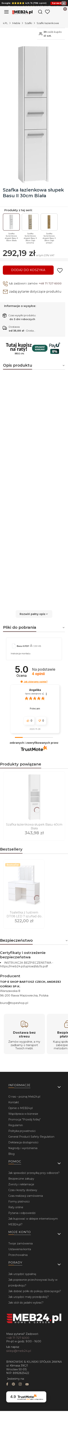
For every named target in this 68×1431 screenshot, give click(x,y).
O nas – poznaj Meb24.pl (24, 1096)
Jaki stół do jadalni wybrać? (25, 1302)
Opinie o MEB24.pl (20, 1108)
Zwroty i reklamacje (21, 1184)
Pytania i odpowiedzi (22, 1213)
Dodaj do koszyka (28, 270)
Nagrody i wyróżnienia (22, 1148)
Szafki (28, 23)
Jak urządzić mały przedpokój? (28, 1297)
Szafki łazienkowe (48, 23)
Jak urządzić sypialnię (22, 1274)
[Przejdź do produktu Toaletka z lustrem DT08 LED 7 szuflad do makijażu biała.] (23, 885)
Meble (16, 23)
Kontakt (13, 1102)
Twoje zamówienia (20, 1243)
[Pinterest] (13, 1385)
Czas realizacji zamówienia (25, 1196)
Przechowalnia (18, 1255)
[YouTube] (27, 1385)
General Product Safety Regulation (31, 1136)
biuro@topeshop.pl (14, 1003)
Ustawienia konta (19, 1249)
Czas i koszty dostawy (22, 1190)
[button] (34, 614)
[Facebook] (7, 1385)
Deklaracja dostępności (23, 1142)
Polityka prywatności (22, 1131)
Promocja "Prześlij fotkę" (24, 1119)
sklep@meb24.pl (18, 1351)
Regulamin (15, 1125)
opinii (38, 674)
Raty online (15, 1207)
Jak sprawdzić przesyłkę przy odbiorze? (34, 1173)
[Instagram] (20, 1385)
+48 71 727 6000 (50, 283)
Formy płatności (19, 1201)
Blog (11, 1154)
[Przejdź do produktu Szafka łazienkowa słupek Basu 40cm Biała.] (34, 797)
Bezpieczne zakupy (21, 1178)
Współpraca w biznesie (23, 1114)
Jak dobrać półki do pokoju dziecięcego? (34, 1291)
